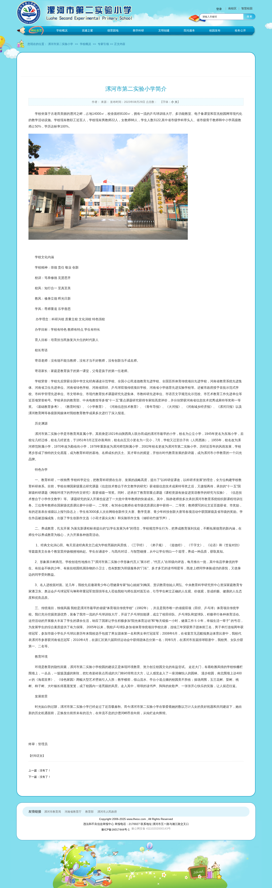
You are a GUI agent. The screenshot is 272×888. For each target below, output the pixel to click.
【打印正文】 (36, 755)
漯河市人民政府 (107, 811)
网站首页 (36, 30)
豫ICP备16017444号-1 (115, 829)
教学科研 (138, 30)
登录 (219, 9)
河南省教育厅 (73, 811)
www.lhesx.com (136, 819)
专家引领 (103, 44)
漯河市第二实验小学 (60, 44)
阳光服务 (189, 30)
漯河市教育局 (52, 811)
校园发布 (214, 30)
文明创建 (163, 30)
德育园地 (112, 30)
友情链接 (34, 811)
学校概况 (62, 30)
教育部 (89, 811)
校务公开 (240, 30)
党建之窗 (87, 30)
